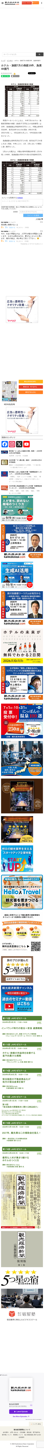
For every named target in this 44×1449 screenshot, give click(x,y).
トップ (3, 60)
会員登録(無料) (31, 381)
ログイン (36, 2)
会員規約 (21, 1437)
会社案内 (5, 1432)
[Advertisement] (22, 23)
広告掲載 (22, 1432)
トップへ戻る (36, 1424)
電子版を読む (31, 392)
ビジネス (10, 60)
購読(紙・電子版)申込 (27, 2)
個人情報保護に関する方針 (32, 1435)
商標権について (18, 1435)
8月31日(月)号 (9, 404)
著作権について (7, 1435)
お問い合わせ (14, 1432)
